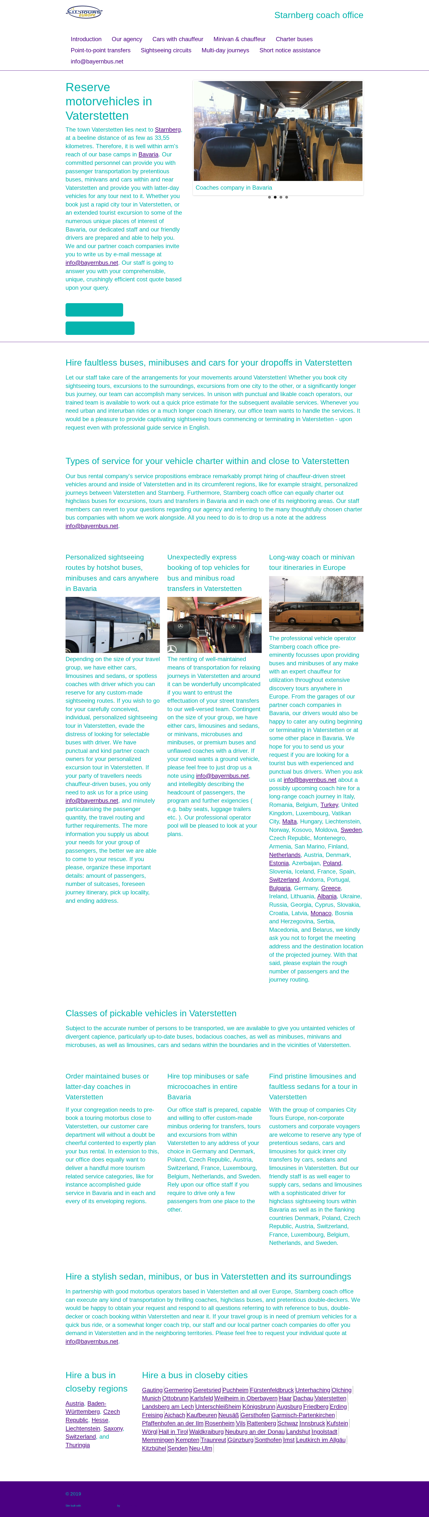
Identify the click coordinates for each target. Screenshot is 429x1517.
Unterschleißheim (218, 1406)
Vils (241, 1423)
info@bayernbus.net (97, 61)
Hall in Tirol (173, 1431)
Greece (331, 888)
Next (357, 136)
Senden (178, 1448)
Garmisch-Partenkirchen (303, 1415)
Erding (338, 1406)
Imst (289, 1439)
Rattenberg (261, 1423)
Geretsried (207, 1390)
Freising (152, 1415)
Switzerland (284, 879)
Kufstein (337, 1423)
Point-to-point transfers (101, 50)
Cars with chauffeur (177, 39)
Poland (332, 863)
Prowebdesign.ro (131, 1505)
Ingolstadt (324, 1431)
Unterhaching (312, 1390)
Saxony (113, 1428)
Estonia (279, 863)
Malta (289, 821)
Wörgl (149, 1431)
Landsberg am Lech (168, 1406)
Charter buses (294, 39)
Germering (178, 1390)
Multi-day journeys (225, 50)
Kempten (187, 1439)
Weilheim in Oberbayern (246, 1398)
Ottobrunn (175, 1398)
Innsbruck (312, 1423)
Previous (199, 136)
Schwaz (288, 1423)
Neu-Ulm (200, 1448)
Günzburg (240, 1439)
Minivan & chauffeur (240, 39)
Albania (327, 896)
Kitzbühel (154, 1448)
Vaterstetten (330, 1398)
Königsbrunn (259, 1406)
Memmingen (158, 1439)
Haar (285, 1398)
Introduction (86, 39)
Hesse (100, 1420)
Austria (75, 1403)
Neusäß (228, 1415)
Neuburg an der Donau (255, 1431)
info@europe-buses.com (100, 328)
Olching (342, 1390)
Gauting (152, 1390)
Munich (151, 1398)
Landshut (298, 1431)
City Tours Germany (103, 1493)
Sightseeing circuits (166, 50)
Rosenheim (220, 1423)
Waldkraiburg (206, 1431)
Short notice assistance (290, 50)
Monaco (321, 913)
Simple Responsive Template (99, 1505)
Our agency (127, 39)
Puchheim (235, 1390)
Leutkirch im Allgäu (321, 1439)
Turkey (329, 804)
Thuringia (78, 1445)
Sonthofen (268, 1439)
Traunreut (213, 1439)
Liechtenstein (83, 1428)
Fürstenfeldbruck (272, 1390)
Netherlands (285, 854)
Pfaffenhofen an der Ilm (173, 1423)
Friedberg (315, 1406)
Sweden (351, 829)
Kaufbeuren (202, 1415)
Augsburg (289, 1406)
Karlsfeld (201, 1398)
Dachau (303, 1398)
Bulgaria (279, 888)
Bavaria (148, 154)
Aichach (174, 1415)
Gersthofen (255, 1415)
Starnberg (168, 129)
